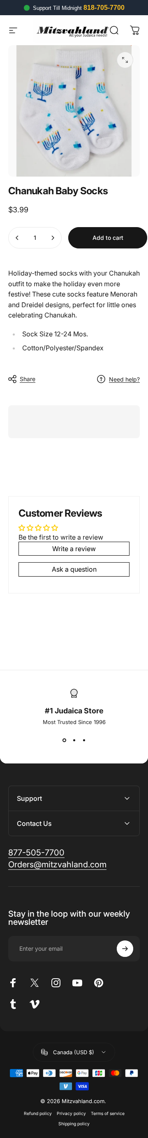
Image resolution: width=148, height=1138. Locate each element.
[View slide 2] (74, 740)
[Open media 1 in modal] (125, 60)
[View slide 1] (64, 740)
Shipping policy (74, 1124)
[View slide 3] (84, 740)
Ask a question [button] (74, 569)
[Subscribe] (125, 948)
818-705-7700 (104, 7)
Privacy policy (71, 1113)
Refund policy (38, 1113)
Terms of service (108, 1113)
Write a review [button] (74, 549)
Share (27, 378)
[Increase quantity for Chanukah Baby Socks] (52, 238)
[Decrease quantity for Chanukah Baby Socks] (17, 238)
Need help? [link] (124, 379)
